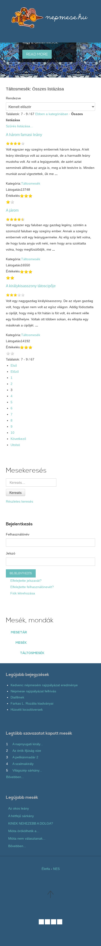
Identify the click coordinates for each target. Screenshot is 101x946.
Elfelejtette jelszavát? (25, 580)
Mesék (21, 643)
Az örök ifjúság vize (26, 750)
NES (56, 869)
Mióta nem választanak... (26, 838)
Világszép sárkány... (27, 770)
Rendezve (13, 98)
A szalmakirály (23, 764)
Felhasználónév (17, 534)
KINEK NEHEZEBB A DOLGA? (30, 823)
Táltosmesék (30, 183)
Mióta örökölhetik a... (23, 831)
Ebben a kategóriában (51, 114)
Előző (15, 371)
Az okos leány (18, 808)
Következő (18, 439)
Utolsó (15, 445)
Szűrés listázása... (19, 126)
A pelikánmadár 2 (25, 757)
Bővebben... (15, 777)
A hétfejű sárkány (21, 816)
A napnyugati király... (27, 744)
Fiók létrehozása (22, 593)
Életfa (46, 869)
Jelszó (10, 553)
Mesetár (19, 632)
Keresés (15, 492)
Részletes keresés (19, 501)
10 (12, 432)
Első (14, 365)
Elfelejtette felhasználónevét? (31, 587)
